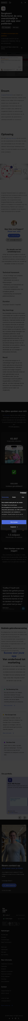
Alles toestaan (14, 522)
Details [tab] (14, 497)
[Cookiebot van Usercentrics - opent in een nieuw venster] (20, 493)
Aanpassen (13, 526)
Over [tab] (23, 497)
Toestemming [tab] (5, 497)
